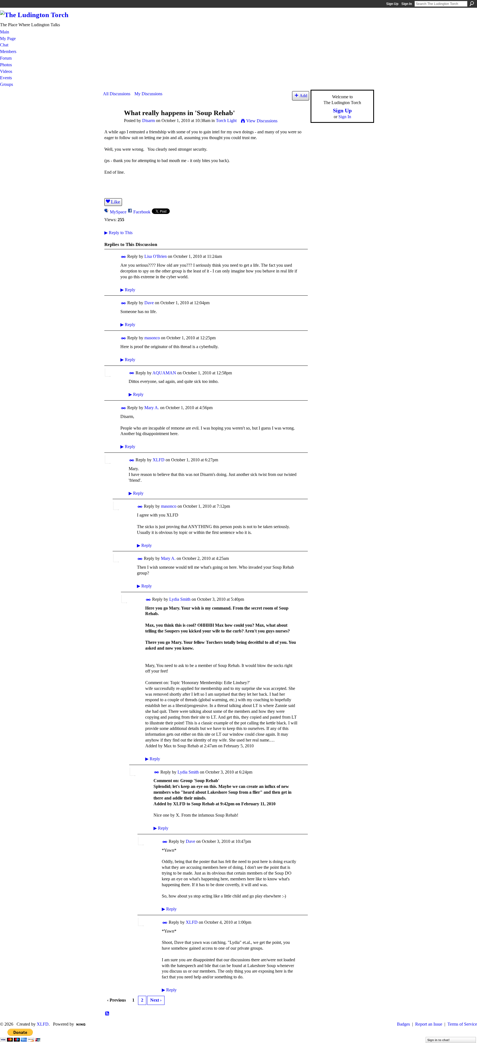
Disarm (148, 120)
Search (472, 3)
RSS (107, 1013)
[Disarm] (112, 123)
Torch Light (226, 120)
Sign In (406, 4)
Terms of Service (462, 1024)
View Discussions (261, 120)
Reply (127, 289)
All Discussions (116, 93)
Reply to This (118, 232)
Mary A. (151, 407)
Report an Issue (428, 1024)
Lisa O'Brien (155, 256)
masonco (152, 337)
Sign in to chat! (438, 1040)
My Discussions (148, 93)
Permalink (123, 257)
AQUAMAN (164, 372)
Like (115, 202)
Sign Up (392, 4)
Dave (149, 302)
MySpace (118, 212)
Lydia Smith (179, 599)
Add (303, 95)
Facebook (141, 212)
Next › (155, 1000)
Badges (403, 1024)
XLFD (159, 459)
